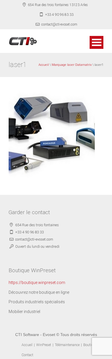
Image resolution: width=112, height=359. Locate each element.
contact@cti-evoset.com (59, 24)
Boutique (90, 345)
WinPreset (43, 345)
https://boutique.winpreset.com (37, 282)
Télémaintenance (67, 345)
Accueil (43, 65)
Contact (27, 355)
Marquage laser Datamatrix (72, 65)
